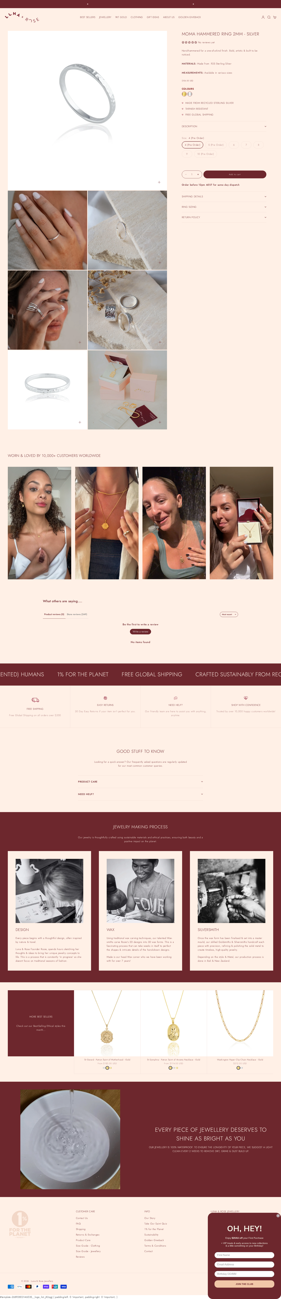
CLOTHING (137, 17)
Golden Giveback (154, 1240)
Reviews (80, 1257)
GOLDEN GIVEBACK (189, 17)
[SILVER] (189, 94)
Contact (148, 1251)
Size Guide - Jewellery (88, 1251)
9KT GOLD (121, 17)
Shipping (81, 1229)
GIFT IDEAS (153, 17)
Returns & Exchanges (88, 1234)
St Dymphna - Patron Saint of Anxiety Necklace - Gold (173, 1060)
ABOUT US (168, 17)
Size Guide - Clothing (88, 1246)
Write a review (140, 631)
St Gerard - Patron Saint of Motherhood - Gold (107, 1060)
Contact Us (82, 1218)
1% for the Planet (153, 1229)
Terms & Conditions (155, 1246)
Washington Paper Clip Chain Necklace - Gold (240, 1060)
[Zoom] (159, 182)
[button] (189, 42)
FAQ (78, 1223)
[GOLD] (184, 94)
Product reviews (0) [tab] (54, 614)
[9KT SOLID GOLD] (110, 1067)
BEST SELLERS (87, 17)
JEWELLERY (105, 17)
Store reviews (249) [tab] (77, 614)
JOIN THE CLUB (244, 1284)
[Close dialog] (278, 1215)
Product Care (83, 1240)
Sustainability (151, 1234)
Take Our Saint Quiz (155, 1223)
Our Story (149, 1218)
